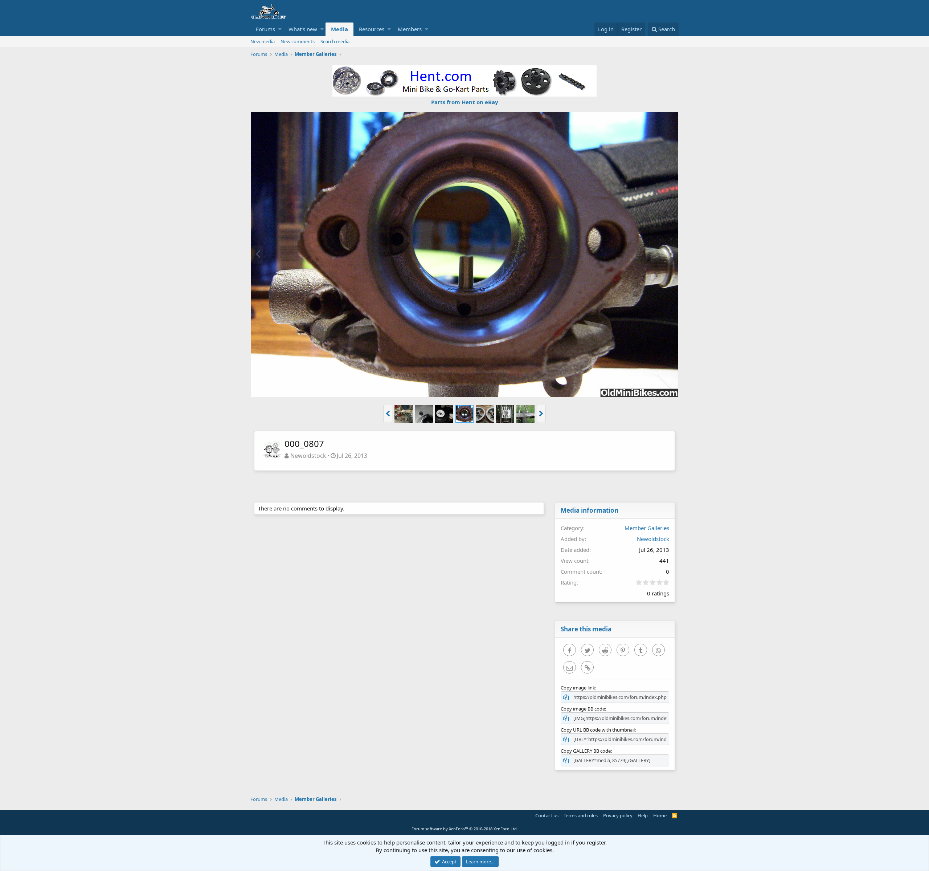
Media (339, 29)
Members (410, 29)
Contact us (546, 815)
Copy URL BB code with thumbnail (598, 729)
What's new (302, 29)
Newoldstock (308, 456)
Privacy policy (618, 815)
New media (262, 41)
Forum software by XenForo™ (465, 828)
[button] (280, 29)
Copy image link (578, 687)
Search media (334, 41)
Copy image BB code (583, 708)
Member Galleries (647, 528)
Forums (265, 29)
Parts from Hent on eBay (464, 102)
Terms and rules (581, 815)
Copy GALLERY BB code (586, 751)
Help (643, 815)
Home (660, 815)
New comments (298, 41)
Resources (371, 29)
